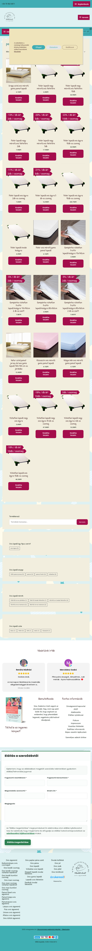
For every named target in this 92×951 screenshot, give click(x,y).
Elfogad (38, 47)
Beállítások (70, 47)
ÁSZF (76, 709)
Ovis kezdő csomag (11, 868)
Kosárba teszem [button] (18, 98)
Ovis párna (34, 863)
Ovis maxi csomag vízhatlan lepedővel (9, 884)
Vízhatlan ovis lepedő (34, 869)
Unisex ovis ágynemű (11, 912)
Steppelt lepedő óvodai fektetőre (34, 873)
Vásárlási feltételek (76, 726)
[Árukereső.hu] (57, 878)
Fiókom (76, 720)
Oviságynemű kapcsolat (75, 706)
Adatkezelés (76, 712)
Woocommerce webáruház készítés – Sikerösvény (53, 929)
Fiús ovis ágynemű (11, 909)
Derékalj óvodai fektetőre (31, 883)
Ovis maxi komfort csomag (9, 889)
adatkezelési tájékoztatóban (20, 833)
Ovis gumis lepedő (34, 877)
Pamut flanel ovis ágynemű (9, 893)
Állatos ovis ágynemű (11, 915)
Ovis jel (57, 863)
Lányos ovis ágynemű (11, 906)
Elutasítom (54, 47)
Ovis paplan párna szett (34, 860)
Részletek (17, 51)
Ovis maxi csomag (11, 880)
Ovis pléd (57, 869)
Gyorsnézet (18, 81)
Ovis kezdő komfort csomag (9, 876)
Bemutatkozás (46, 699)
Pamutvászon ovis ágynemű (9, 903)
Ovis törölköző (57, 872)
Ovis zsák (57, 866)
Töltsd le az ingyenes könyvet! (16, 729)
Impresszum (76, 723)
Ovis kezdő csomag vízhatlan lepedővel (9, 872)
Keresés (82, 522)
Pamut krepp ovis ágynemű (9, 898)
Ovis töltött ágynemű (11, 918)
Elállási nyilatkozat (75, 715)
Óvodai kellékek (57, 860)
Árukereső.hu (57, 881)
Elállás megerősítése (17, 842)
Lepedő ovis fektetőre (34, 880)
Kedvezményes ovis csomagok (9, 864)
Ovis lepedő (34, 866)
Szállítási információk (76, 729)
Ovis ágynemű (11, 860)
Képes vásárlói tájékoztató (75, 732)
